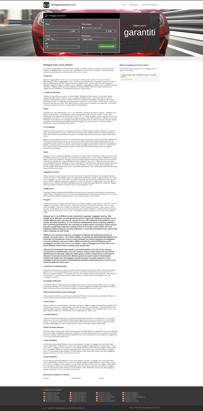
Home (124, 5)
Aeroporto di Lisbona (105, 395)
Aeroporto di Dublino (131, 393)
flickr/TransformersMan (143, 408)
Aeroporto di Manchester (106, 397)
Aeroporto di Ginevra (79, 395)
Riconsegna (87, 24)
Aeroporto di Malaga (52, 397)
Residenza (86, 36)
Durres (47, 378)
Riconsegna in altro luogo (92, 28)
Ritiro (47, 24)
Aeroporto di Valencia (79, 401)
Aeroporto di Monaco (53, 399)
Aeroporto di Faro (51, 395)
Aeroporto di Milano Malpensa (135, 397)
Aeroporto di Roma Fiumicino (55, 401)
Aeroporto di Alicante (53, 393)
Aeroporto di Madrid (131, 395)
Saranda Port (76, 378)
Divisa (47, 36)
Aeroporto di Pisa (130, 399)
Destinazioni (134, 5)
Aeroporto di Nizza (104, 399)
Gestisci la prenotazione (149, 5)
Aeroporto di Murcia (78, 399)
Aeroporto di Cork (104, 393)
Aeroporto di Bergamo (79, 393)
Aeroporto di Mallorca (79, 397)
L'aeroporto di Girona (132, 401)
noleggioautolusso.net (63, 4)
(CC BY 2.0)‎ (155, 408)
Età (46, 43)
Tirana (102, 378)
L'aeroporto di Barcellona (106, 401)
